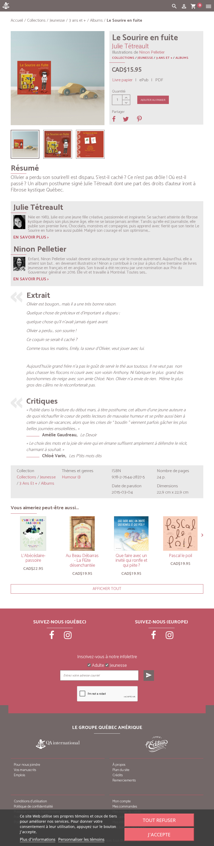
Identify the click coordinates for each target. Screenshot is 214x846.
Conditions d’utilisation (30, 801)
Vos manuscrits (25, 770)
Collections (123, 58)
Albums (181, 58)
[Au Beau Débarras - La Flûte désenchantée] (82, 533)
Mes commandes (124, 807)
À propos (118, 765)
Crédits (117, 775)
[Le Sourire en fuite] (25, 144)
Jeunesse (145, 58)
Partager (118, 112)
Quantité (119, 91)
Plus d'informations (37, 839)
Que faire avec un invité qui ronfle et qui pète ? (131, 560)
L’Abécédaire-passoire (33, 558)
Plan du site (120, 770)
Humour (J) (71, 477)
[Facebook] (52, 637)
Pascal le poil (180, 555)
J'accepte (159, 834)
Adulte (97, 665)
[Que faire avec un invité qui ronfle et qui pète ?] (131, 533)
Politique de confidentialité (33, 807)
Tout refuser (159, 820)
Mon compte (121, 801)
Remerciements (124, 781)
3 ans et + (164, 58)
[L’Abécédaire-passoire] (33, 533)
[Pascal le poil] (180, 533)
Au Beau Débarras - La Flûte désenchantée (82, 560)
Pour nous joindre (27, 765)
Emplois (19, 775)
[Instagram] (67, 637)
